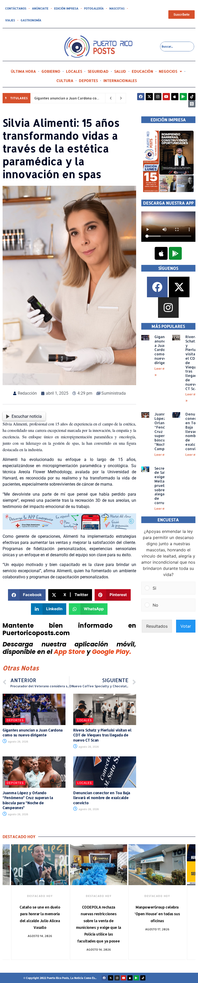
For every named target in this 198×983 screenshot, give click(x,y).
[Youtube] (166, 96)
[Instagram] (157, 96)
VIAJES (10, 20)
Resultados (157, 626)
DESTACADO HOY (40, 895)
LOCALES (74, 71)
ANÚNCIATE (40, 8)
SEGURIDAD (98, 71)
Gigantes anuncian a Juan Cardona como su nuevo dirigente (84, 98)
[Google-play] (183, 96)
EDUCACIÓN (142, 71)
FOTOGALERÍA (94, 8)
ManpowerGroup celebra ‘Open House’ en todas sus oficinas (157, 914)
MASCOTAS (117, 8)
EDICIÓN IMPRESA (66, 8)
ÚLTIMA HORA (23, 71)
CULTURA (64, 80)
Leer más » (163, 455)
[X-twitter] (149, 96)
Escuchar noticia (27, 416)
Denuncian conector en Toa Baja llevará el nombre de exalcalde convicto (101, 798)
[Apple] (174, 96)
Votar (185, 626)
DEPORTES (88, 80)
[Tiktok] (191, 96)
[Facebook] (140, 96)
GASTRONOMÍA (31, 20)
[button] (27, 595)
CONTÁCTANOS (15, 8)
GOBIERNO (51, 71)
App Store (69, 651)
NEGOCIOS (168, 71)
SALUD (120, 71)
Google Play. (111, 651)
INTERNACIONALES (120, 80)
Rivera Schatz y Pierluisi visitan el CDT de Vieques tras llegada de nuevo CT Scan (102, 735)
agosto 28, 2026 (17, 741)
